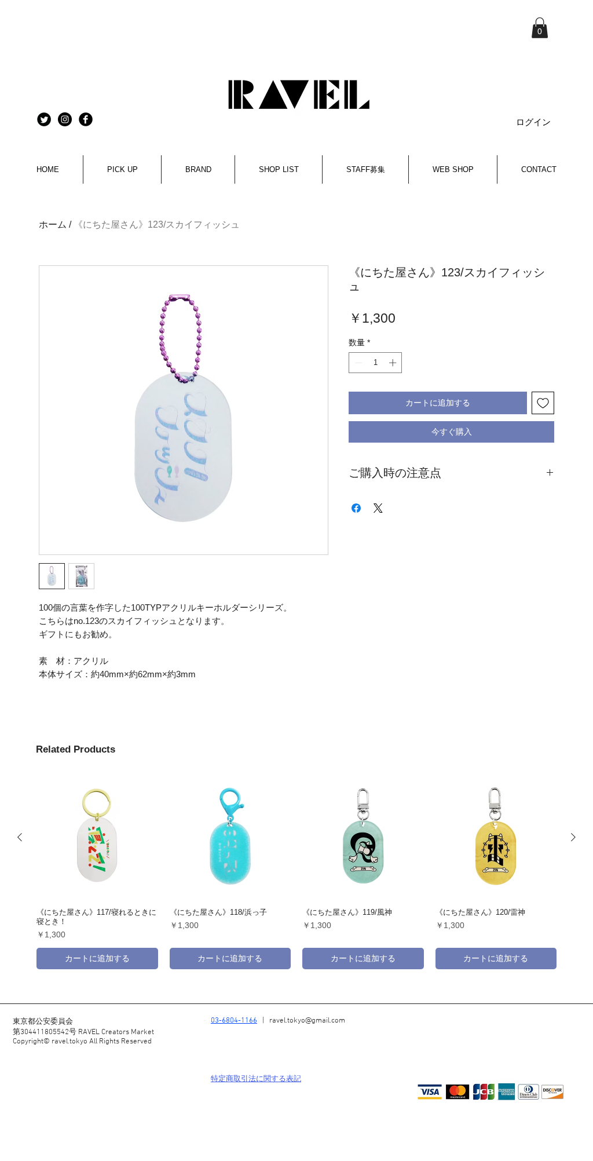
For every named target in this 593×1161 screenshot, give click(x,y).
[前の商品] (20, 837)
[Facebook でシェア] (356, 508)
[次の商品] (573, 837)
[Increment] (394, 363)
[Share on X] (378, 508)
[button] (539, 27)
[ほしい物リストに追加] (543, 403)
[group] (296, 873)
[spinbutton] (375, 363)
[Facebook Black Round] (86, 119)
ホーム (53, 224)
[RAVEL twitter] (44, 119)
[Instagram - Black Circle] (65, 119)
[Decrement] (357, 363)
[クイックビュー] (97, 838)
